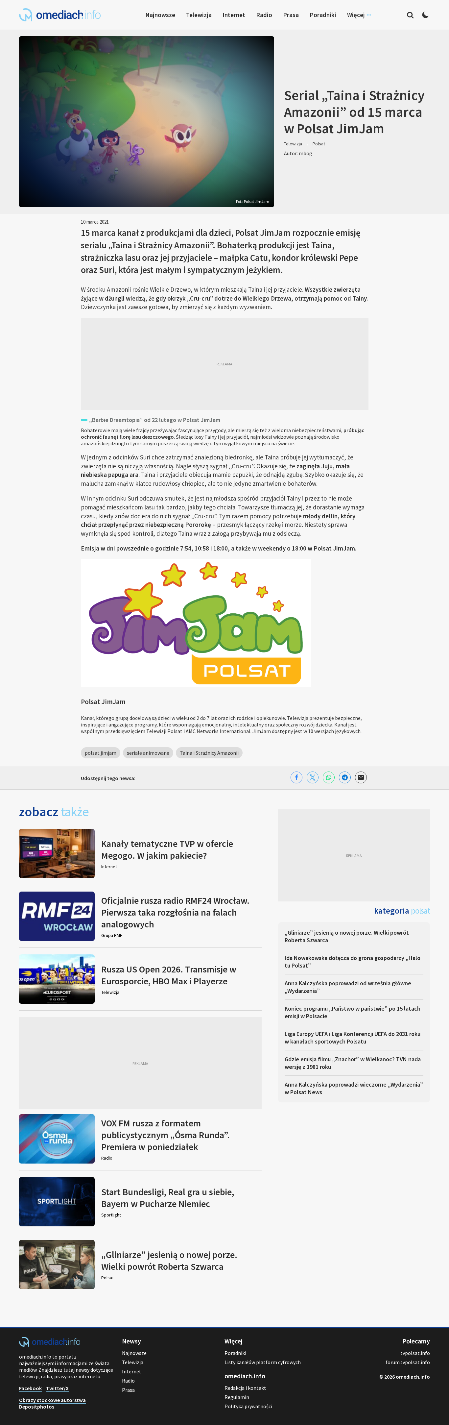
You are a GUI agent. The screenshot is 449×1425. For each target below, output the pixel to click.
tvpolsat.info (415, 1353)
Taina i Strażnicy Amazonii (209, 752)
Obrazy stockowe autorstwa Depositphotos (52, 1403)
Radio (264, 15)
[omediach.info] (49, 1344)
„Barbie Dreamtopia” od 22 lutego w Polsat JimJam (154, 420)
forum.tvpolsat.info (408, 1362)
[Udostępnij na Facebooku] (296, 777)
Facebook (30, 1388)
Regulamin (237, 1397)
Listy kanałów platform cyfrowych (263, 1362)
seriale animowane (148, 752)
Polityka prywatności (248, 1406)
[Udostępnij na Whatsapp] (329, 777)
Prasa (291, 15)
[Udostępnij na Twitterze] (313, 777)
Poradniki (323, 15)
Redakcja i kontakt (245, 1388)
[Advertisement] (224, 364)
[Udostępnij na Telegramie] (345, 777)
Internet (234, 15)
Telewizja (199, 15)
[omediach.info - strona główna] (60, 14)
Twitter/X (57, 1388)
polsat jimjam (100, 752)
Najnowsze (160, 15)
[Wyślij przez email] (361, 777)
